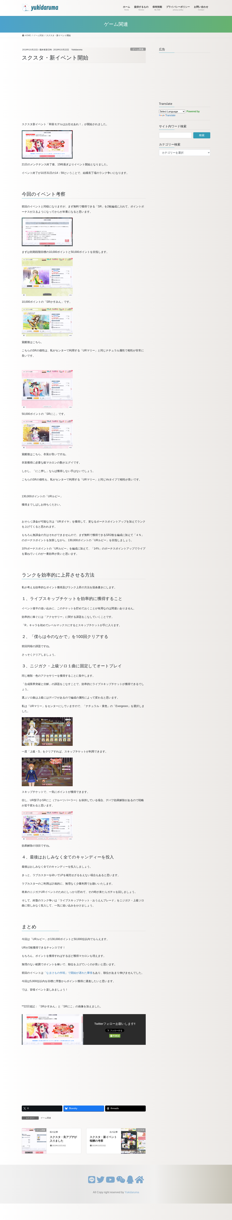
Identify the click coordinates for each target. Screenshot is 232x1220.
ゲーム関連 (138, 49)
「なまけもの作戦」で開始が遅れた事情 (67, 972)
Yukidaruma (132, 1192)
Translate (170, 115)
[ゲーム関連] (34, 1140)
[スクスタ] (133, 1140)
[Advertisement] (84, 92)
